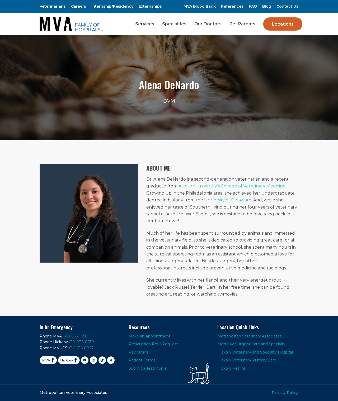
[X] (111, 360)
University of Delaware (227, 199)
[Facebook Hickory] (69, 360)
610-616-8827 (81, 348)
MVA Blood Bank (200, 6)
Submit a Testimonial (148, 368)
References (232, 6)
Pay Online (139, 352)
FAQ (253, 6)
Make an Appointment (149, 336)
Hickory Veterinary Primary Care (246, 360)
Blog (266, 6)
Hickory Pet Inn (231, 368)
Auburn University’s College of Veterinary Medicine (232, 186)
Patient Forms (142, 360)
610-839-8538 (81, 342)
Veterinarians (53, 6)
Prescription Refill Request (153, 344)
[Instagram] (93, 360)
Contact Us (287, 6)
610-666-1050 (76, 336)
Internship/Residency (112, 6)
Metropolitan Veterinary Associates (249, 336)
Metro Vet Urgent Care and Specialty (251, 344)
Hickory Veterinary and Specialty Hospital (255, 352)
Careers (78, 6)
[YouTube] (84, 360)
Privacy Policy (285, 392)
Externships (150, 6)
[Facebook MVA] (48, 360)
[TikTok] (102, 360)
